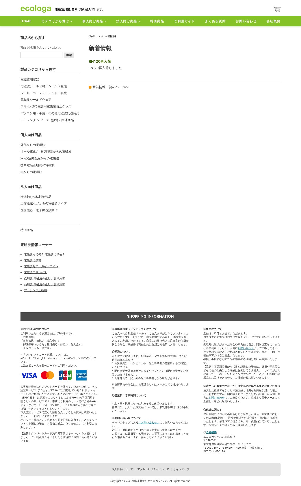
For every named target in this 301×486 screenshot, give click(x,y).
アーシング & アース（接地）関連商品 (47, 120)
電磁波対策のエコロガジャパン (150, 481)
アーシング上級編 (35, 290)
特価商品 (157, 21)
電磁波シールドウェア (35, 99)
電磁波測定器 (29, 79)
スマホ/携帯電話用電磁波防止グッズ (45, 106)
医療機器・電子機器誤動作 (39, 210)
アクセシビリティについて (153, 469)
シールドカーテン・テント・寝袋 (43, 93)
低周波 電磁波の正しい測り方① (44, 278)
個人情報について (122, 469)
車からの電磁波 (31, 172)
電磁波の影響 (32, 260)
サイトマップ (181, 469)
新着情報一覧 (102, 87)
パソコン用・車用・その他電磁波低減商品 (49, 113)
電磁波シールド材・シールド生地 (43, 86)
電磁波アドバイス (35, 272)
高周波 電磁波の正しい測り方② (44, 284)
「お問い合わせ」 (149, 422)
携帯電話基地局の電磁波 (37, 165)
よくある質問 (215, 21)
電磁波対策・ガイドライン (41, 266)
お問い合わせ (246, 21)
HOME (26, 21)
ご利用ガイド (184, 21)
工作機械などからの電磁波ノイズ (43, 203)
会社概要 (274, 21)
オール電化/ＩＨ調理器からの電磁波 (45, 151)
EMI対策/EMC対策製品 (35, 197)
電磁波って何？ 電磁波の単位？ (44, 254)
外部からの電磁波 (32, 145)
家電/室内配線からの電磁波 (39, 158)
